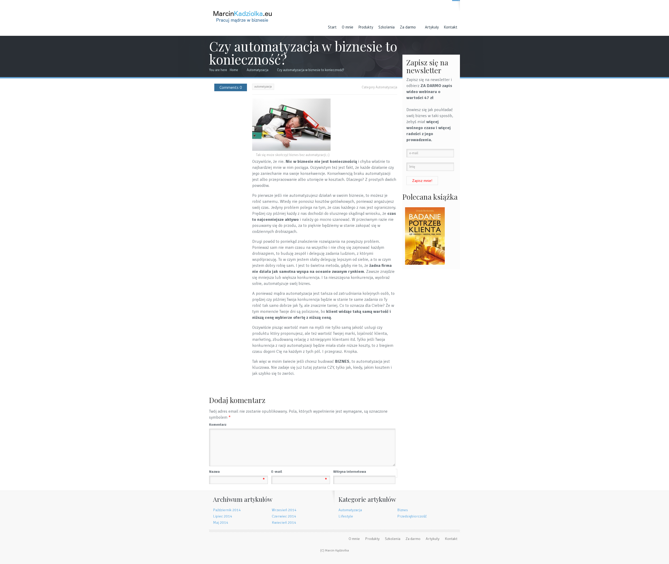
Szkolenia (386, 27)
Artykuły (432, 27)
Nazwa (237, 472)
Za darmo (408, 27)
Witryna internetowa (349, 472)
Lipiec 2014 (222, 516)
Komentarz (217, 425)
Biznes (402, 510)
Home (234, 70)
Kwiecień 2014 (284, 522)
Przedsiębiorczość (412, 516)
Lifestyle (345, 516)
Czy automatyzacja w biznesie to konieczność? (310, 70)
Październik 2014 (227, 510)
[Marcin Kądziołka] (242, 12)
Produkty (366, 27)
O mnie (347, 27)
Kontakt (450, 27)
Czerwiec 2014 (284, 516)
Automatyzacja (257, 70)
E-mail (299, 472)
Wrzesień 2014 (284, 510)
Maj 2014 (220, 522)
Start (332, 27)
